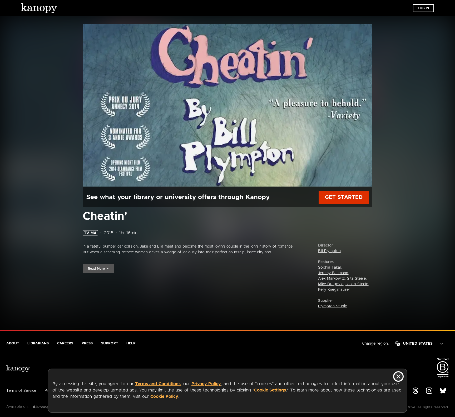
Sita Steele (356, 278)
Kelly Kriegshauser (334, 290)
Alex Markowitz (331, 278)
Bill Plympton (329, 251)
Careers (65, 343)
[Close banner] (398, 376)
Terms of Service (21, 391)
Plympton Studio (332, 306)
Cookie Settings (270, 390)
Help (131, 343)
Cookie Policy (164, 396)
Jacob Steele (356, 284)
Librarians (38, 343)
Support (109, 343)
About (12, 343)
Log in (423, 8)
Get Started (344, 197)
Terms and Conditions (158, 384)
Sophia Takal (329, 267)
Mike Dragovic (330, 284)
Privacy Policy (206, 384)
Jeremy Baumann (333, 273)
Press (87, 343)
